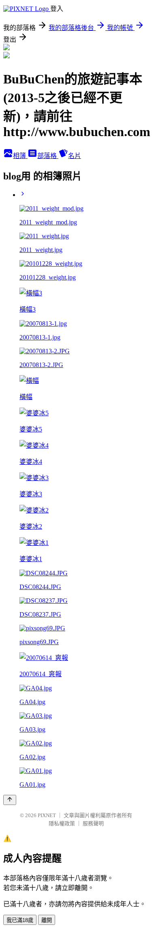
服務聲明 (93, 823)
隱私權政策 (62, 823)
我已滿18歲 (19, 920)
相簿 (20, 155)
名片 (74, 155)
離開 (46, 920)
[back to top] (9, 800)
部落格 (47, 155)
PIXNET (47, 815)
